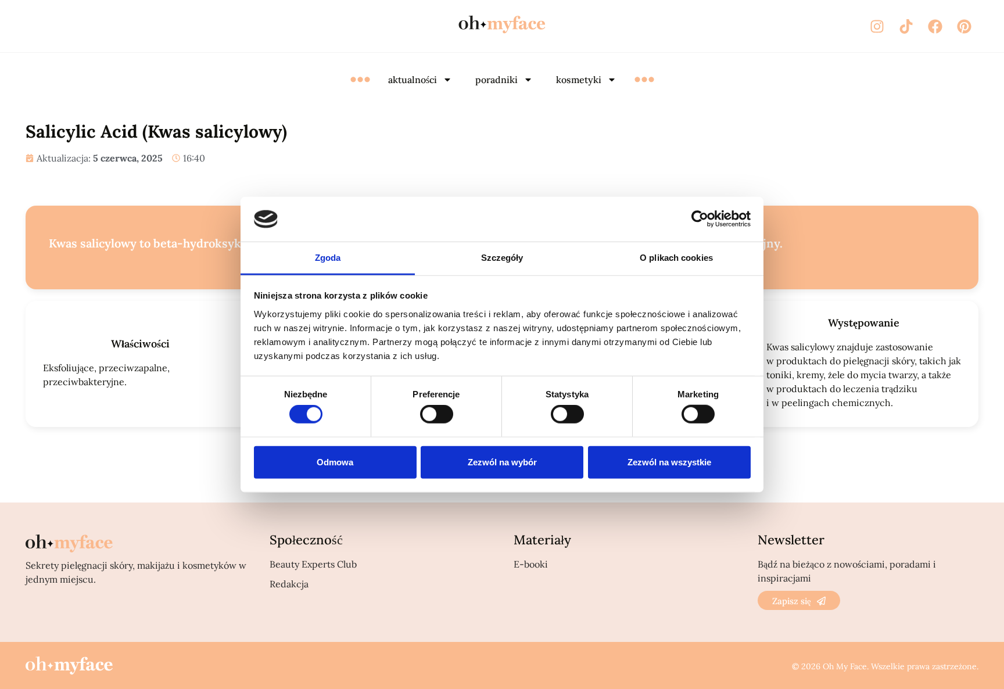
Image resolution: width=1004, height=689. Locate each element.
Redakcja (289, 584)
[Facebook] (934, 26)
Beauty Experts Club (313, 564)
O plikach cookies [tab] (676, 258)
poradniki (496, 79)
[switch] (436, 414)
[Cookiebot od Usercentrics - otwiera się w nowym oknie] (700, 219)
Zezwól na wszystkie (669, 461)
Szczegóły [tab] (502, 258)
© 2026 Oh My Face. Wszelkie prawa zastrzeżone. (885, 666)
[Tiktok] (905, 26)
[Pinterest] (963, 26)
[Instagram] (876, 26)
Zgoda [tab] (328, 258)
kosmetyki (578, 79)
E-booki (531, 564)
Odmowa (335, 461)
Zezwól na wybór (502, 461)
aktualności (412, 79)
